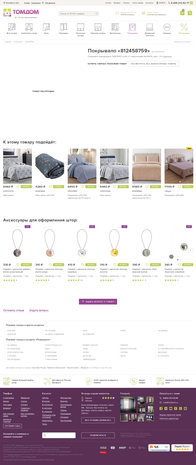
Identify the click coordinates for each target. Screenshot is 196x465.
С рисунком (51, 359)
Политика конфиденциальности (32, 460)
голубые (11, 356)
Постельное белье (66, 405)
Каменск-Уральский (56, 367)
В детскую (47, 408)
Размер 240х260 (90, 345)
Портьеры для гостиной (49, 416)
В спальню (47, 411)
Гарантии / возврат (25, 409)
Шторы (45, 398)
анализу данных (14, 455)
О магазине (8, 398)
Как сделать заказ (8, 415)
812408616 (40, 191)
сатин (86, 352)
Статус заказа (137, 3)
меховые (162, 352)
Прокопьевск (73, 367)
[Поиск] (97, 13)
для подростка (15, 352)
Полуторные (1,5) (53, 345)
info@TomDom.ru (170, 402)
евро (85, 331)
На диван (163, 331)
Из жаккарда (13, 349)
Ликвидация (89, 359)
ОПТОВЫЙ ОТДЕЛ (13, 426)
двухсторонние (128, 349)
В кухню (46, 401)
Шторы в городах (7, 420)
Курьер (27, 3)
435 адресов (50, 3)
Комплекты (47, 420)
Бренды (64, 401)
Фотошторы (65, 398)
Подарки (64, 417)
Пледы (63, 410)
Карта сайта (49, 460)
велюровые (51, 352)
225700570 (8, 191)
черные (124, 352)
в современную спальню (171, 349)
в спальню (163, 356)
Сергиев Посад (39, 367)
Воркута (84, 367)
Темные (124, 345)
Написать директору (169, 418)
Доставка (7, 404)
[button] (172, 166)
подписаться (98, 435)
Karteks (11, 331)
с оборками (51, 356)
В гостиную (47, 404)
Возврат (117, 3)
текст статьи (31, 457)
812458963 (137, 191)
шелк (123, 356)
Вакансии (25, 398)
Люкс (123, 331)
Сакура (168, 191)
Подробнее (167, 57)
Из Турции (50, 331)
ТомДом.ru (19, 445)
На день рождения (54, 334)
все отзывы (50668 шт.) (98, 420)
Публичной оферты (127, 435)
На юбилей (88, 334)
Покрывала (65, 414)
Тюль (44, 424)
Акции (6, 401)
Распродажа (13, 359)
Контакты (149, 3)
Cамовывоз (36, 3)
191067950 (72, 191)
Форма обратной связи (170, 415)
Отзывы (126, 3)
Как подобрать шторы (27, 415)
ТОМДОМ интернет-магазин (20, 12)
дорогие (11, 334)
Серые (161, 345)
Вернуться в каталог (183, 42)
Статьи (24, 401)
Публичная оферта (11, 460)
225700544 (105, 191)
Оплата (108, 3)
